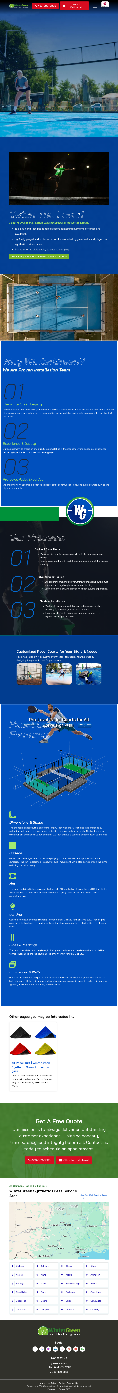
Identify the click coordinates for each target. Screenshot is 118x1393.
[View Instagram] (48, 1349)
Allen (93, 1266)
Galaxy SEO (64, 1389)
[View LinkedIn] (55, 1349)
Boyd (43, 1292)
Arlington (95, 1274)
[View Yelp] (69, 1349)
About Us (45, 1383)
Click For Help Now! (76, 1160)
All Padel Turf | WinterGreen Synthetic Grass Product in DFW (31, 1067)
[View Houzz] (82, 1349)
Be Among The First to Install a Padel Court (38, 256)
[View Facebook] (35, 1349)
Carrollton (96, 1292)
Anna (43, 1274)
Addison (45, 1266)
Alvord (19, 1274)
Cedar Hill (21, 1300)
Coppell (45, 1309)
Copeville (20, 1309)
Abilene (20, 1266)
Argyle (69, 1274)
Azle (43, 1283)
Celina (44, 1300)
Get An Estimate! (76, 6)
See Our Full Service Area (93, 1195)
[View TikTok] (62, 1349)
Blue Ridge (21, 1292)
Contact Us (72, 1383)
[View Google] (41, 1349)
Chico (69, 1300)
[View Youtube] (75, 1349)
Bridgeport (71, 1292)
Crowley (95, 1309)
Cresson (70, 1309)
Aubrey (19, 1283)
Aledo (69, 1266)
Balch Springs (73, 1283)
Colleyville (96, 1300)
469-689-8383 (47, 5)
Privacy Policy (58, 1383)
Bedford (95, 1283)
